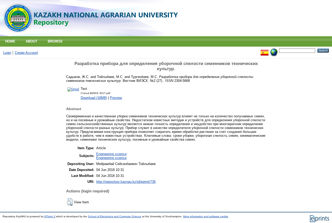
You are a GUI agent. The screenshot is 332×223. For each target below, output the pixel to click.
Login (7, 53)
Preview (116, 98)
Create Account (26, 53)
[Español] (264, 50)
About (31, 41)
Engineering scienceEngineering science (111, 156)
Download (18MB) (94, 98)
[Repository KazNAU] (92, 35)
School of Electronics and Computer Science (114, 216)
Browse (55, 41)
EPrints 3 (49, 216)
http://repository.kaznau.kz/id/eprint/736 (126, 182)
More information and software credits (205, 216)
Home (10, 41)
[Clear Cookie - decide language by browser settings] (274, 50)
